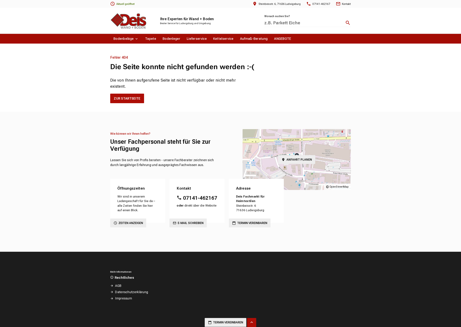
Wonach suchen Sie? (277, 16)
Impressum (123, 298)
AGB (118, 286)
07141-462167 (200, 198)
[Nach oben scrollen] (251, 322)
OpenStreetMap (339, 186)
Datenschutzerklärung (131, 292)
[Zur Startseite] (128, 21)
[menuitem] (126, 39)
